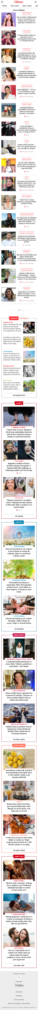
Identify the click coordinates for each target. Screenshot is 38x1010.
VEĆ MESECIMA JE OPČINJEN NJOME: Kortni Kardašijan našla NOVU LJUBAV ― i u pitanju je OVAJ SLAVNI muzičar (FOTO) (27, 220)
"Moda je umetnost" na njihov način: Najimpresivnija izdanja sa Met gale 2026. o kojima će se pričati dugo (19, 503)
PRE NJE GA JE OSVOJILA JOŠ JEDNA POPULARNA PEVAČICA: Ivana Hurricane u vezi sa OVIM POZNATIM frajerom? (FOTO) (26, 257)
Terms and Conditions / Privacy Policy (19, 1003)
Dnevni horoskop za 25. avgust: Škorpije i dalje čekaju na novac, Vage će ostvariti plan (19, 620)
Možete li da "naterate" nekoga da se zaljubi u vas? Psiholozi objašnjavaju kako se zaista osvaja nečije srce (19, 886)
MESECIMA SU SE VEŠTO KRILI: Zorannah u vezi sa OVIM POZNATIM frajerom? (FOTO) (26, 294)
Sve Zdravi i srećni (19, 850)
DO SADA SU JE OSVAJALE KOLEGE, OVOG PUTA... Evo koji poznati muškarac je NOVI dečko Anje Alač (26, 184)
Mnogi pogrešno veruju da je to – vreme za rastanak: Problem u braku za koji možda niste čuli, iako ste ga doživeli (19, 920)
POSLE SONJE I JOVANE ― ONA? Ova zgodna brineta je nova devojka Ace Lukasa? (26, 146)
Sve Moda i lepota (19, 739)
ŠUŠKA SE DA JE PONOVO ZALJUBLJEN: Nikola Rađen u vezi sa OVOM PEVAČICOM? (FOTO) (26, 239)
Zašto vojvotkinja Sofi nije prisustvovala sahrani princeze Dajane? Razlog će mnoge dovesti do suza (12, 327)
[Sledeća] (23, 310)
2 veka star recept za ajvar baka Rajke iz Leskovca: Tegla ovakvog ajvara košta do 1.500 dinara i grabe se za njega (19, 841)
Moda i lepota (15, 6)
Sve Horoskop (19, 629)
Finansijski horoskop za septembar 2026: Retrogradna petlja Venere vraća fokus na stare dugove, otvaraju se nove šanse (19, 587)
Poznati (4, 6)
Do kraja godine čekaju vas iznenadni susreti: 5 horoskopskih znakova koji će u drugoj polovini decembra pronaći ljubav (27, 38)
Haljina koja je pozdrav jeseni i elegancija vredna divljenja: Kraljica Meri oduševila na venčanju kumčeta (19, 730)
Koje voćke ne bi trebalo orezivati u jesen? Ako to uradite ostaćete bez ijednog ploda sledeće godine (12, 386)
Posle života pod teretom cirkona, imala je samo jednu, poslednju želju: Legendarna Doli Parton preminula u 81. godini (12, 371)
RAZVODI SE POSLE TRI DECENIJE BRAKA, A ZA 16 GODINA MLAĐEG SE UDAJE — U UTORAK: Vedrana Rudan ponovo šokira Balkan (26, 56)
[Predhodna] (15, 310)
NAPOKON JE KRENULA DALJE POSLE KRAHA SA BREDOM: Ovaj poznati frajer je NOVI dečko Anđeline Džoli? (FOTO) (26, 74)
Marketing (19, 996)
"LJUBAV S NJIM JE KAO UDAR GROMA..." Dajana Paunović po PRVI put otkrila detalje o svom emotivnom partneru (26, 276)
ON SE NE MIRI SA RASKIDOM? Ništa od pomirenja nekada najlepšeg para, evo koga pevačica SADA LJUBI (26, 129)
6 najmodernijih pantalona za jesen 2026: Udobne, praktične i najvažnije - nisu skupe (19, 663)
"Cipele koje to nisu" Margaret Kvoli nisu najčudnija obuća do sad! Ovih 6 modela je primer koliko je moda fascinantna (19, 433)
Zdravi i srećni (27, 6)
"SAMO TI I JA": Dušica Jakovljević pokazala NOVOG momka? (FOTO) (26, 201)
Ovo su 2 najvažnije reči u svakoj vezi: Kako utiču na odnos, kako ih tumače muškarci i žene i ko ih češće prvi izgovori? (19, 955)
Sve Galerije (19, 516)
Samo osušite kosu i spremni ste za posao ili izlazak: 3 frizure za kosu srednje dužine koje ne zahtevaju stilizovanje (19, 696)
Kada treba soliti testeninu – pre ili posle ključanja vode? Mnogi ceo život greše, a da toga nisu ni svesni (19, 807)
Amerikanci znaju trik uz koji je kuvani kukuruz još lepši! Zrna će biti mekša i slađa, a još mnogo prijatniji (12, 340)
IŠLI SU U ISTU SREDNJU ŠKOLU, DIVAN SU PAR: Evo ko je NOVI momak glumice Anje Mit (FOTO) (26, 165)
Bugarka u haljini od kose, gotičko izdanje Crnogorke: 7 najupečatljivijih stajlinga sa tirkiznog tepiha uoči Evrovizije (19, 466)
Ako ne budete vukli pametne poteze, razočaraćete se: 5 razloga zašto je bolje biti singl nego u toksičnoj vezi (27, 20)
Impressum (19, 992)
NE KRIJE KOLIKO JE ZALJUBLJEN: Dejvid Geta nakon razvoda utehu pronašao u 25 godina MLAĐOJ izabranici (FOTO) (27, 110)
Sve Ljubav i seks (19, 965)
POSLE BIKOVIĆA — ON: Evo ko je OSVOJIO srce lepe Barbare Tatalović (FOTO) (26, 91)
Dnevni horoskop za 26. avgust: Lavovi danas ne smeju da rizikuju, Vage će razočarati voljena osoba (12, 357)
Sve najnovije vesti (19, 395)
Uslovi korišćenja (19, 999)
